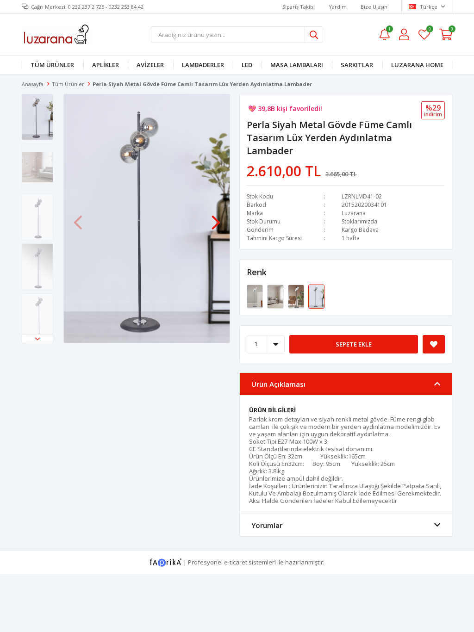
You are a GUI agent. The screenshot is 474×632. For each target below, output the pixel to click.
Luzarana (354, 213)
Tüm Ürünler (52, 65)
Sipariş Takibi (298, 6)
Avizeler (150, 65)
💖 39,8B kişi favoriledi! (285, 103)
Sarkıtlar (357, 65)
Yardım (338, 6)
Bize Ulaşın (374, 6)
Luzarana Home (417, 65)
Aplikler (105, 65)
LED (247, 65)
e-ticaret (235, 562)
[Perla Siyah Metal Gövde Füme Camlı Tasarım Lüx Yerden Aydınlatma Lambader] (316, 295)
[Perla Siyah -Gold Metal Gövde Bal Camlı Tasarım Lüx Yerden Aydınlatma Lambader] (276, 295)
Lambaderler (203, 65)
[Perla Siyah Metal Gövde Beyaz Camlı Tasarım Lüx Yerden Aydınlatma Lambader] (255, 295)
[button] (37, 338)
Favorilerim (429, 30)
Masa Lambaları (296, 65)
